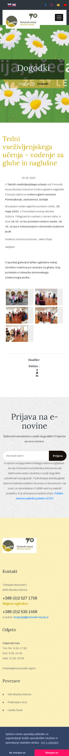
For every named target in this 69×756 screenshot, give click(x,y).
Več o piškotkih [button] (50, 742)
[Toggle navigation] (59, 17)
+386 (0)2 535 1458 (20, 612)
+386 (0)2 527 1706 (20, 598)
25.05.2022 (29, 177)
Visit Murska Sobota (19, 694)
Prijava (58, 455)
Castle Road (15, 710)
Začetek (24, 84)
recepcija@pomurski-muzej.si (30, 617)
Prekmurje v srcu (17, 702)
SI (33, 84)
